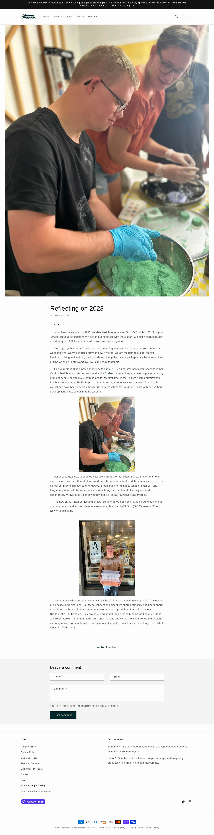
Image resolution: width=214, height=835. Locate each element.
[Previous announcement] (21, 4)
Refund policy (104, 828)
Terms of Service (30, 763)
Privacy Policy (28, 746)
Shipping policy (152, 828)
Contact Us (27, 774)
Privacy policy (119, 828)
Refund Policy (28, 752)
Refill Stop (83, 382)
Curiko (109, 373)
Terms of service (135, 828)
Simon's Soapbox (69, 828)
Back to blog (109, 647)
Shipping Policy (29, 758)
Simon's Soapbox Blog (33, 785)
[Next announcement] (192, 4)
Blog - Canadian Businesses (36, 791)
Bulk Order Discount (31, 769)
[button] (176, 16)
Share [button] (56, 324)
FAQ (23, 780)
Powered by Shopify (86, 828)
